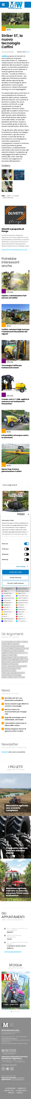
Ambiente (7, 605)
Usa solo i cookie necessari (15, 583)
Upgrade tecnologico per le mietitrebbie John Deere (15, 718)
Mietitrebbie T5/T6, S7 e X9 (20, 659)
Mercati (7, 610)
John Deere (14, 651)
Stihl (19, 668)
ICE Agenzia (5, 651)
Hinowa (26, 648)
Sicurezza (7, 596)
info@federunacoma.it (9, 1038)
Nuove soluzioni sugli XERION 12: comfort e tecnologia (17, 705)
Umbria (22, 673)
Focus (20, 616)
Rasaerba (23, 666)
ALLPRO (10, 642)
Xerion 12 (16, 677)
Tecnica (21, 605)
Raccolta (16, 666)
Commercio (8, 589)
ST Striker (16, 195)
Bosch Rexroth (8, 197)
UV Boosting (17, 675)
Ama (15, 642)
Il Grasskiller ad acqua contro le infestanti (15, 436)
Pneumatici (14, 664)
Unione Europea (7, 675)
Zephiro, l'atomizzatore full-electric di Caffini (14, 296)
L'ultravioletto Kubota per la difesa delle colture (15, 724)
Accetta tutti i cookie (15, 572)
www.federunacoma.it (9, 1065)
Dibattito (21, 593)
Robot (14, 668)
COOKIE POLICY (21, 1091)
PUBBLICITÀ (21, 1088)
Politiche (7, 600)
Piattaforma (5, 664)
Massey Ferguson (7, 657)
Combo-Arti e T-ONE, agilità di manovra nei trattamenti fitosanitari (15, 401)
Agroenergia (23, 600)
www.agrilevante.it (17, 1079)
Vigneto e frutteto (7, 677)
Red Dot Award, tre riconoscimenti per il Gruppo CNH (16, 711)
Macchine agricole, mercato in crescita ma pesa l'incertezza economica (17, 892)
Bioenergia (7, 603)
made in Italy (13, 655)
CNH (8, 644)
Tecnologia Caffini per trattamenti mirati (12, 366)
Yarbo (22, 677)
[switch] (26, 549)
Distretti (7, 607)
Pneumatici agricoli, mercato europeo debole (17, 850)
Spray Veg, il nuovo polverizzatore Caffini (11, 470)
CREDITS (20, 1093)
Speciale (21, 612)
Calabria (24, 642)
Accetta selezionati (15, 577)
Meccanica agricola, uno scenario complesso (17, 808)
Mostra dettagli (21, 566)
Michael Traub (6, 659)
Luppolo (4, 655)
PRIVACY (11, 1093)
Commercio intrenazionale (10, 646)
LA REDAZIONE (10, 1088)
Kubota (21, 651)
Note (5, 616)
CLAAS (4, 644)
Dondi (22, 646)
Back (28, 52)
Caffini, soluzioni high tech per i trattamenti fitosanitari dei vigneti (15, 331)
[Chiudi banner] (28, 514)
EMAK (11, 648)
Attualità (21, 621)
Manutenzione (9, 598)
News (5, 614)
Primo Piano (8, 621)
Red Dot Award (6, 668)
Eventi (20, 614)
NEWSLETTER (9, 1091)
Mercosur (24, 657)
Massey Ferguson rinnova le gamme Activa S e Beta (15, 730)
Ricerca (21, 607)
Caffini (4, 56)
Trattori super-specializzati (10, 673)
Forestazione (18, 648)
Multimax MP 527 (22, 662)
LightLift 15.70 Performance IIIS (11, 653)
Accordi (4, 642)
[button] (11, 1011)
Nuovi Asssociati (24, 589)
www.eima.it (20, 1078)
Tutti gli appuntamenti (12, 952)
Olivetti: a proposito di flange (13, 230)
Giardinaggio (9, 619)
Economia (5, 648)
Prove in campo (7, 666)
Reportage (7, 612)
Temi (5, 591)
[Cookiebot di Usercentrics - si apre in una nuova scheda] (18, 514)
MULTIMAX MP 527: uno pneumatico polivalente (14, 699)
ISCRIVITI (5, 752)
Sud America (6, 670)
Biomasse (21, 610)
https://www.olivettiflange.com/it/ (14, 249)
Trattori (13, 670)
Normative (7, 593)
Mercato (21, 619)
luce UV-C (24, 653)
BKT (19, 642)
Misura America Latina (9, 662)
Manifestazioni (23, 603)
